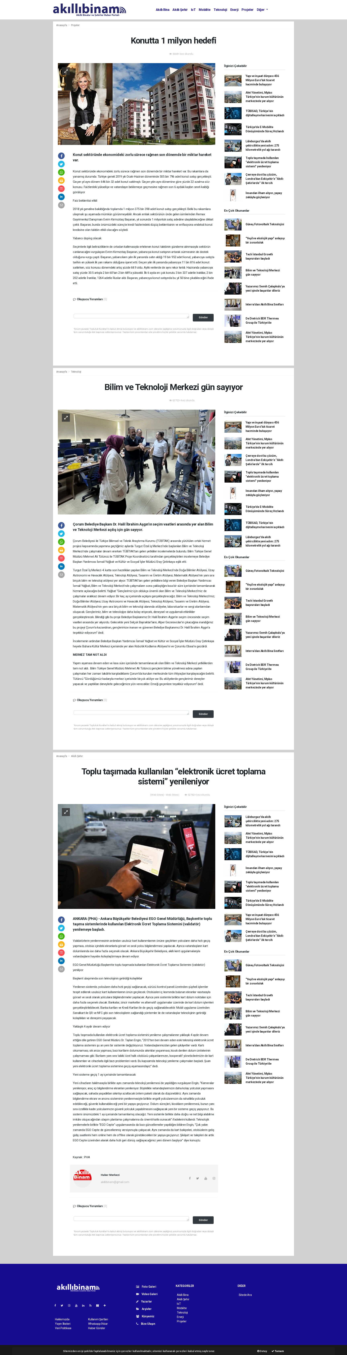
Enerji (234, 10)
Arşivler (146, 1309)
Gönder (203, 317)
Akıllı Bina (162, 10)
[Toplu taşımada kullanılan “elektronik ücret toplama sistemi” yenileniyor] (136, 856)
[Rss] (92, 1305)
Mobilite (204, 10)
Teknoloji (220, 10)
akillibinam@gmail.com (115, 1182)
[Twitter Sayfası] (63, 1305)
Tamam (279, 1351)
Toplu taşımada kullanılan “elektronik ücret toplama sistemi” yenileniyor (262, 162)
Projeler (248, 10)
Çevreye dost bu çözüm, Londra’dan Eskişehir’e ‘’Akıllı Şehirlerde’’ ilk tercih (264, 179)
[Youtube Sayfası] (78, 1305)
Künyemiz (147, 1316)
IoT (193, 10)
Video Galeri (149, 1294)
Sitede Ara (245, 1294)
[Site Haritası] (99, 1305)
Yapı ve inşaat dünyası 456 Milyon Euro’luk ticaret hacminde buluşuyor (262, 80)
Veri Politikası (63, 1328)
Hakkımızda (62, 1319)
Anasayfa (61, 25)
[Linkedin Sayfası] (85, 1305)
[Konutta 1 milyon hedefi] (136, 103)
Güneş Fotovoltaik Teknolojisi (265, 224)
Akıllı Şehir (180, 10)
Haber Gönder (96, 1328)
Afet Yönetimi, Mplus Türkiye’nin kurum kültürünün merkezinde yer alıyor (265, 97)
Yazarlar (146, 1301)
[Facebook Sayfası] (56, 1305)
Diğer (261, 10)
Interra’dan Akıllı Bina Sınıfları (265, 304)
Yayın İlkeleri (62, 1323)
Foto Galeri (148, 1286)
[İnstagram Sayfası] (71, 1305)
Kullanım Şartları (98, 1319)
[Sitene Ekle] (106, 1305)
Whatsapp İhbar (98, 1323)
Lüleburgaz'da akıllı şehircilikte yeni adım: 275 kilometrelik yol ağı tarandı (263, 145)
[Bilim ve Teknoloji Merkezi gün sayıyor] (136, 461)
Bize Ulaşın (147, 1323)
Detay (263, 1351)
